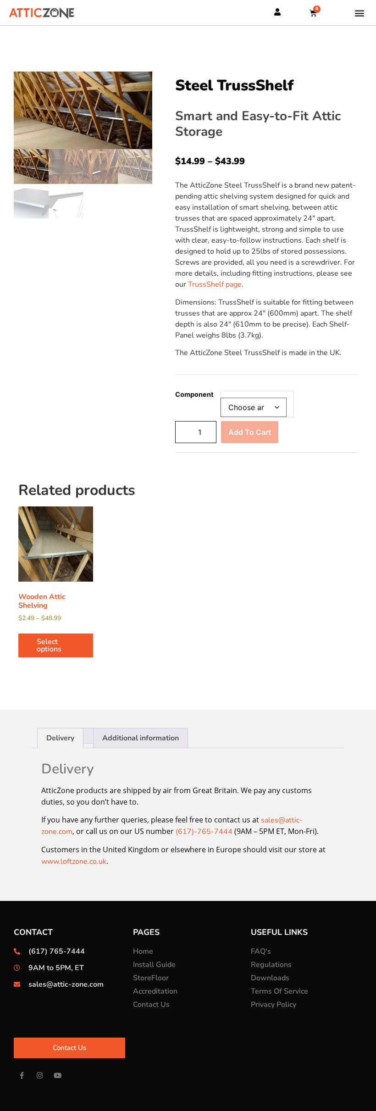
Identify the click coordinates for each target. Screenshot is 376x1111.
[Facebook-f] (21, 1075)
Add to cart (249, 432)
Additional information (140, 738)
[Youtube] (57, 1075)
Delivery (60, 738)
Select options (49, 645)
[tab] (60, 738)
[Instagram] (39, 1075)
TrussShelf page (215, 284)
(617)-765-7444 (204, 832)
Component (194, 394)
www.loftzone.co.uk (73, 861)
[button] (359, 12)
